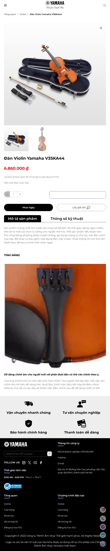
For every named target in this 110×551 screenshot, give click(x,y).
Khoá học (9, 515)
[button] (5, 5)
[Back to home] (55, 5)
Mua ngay (29, 207)
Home (7, 504)
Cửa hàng (9, 510)
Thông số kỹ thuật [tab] (66, 218)
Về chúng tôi (11, 521)
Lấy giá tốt (79, 207)
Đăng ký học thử (13, 527)
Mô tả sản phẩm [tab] (22, 218)
